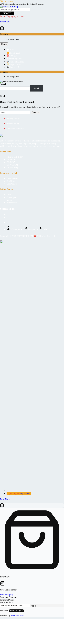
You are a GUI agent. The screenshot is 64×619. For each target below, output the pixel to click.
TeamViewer (12, 178)
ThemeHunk (16, 615)
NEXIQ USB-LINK (15, 157)
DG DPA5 (11, 162)
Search (7, 13)
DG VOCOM (12, 165)
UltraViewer (12, 184)
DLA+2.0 (11, 159)
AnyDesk (11, 181)
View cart (4, 610)
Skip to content (7, 1)
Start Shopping (6, 594)
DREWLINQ (12, 167)
